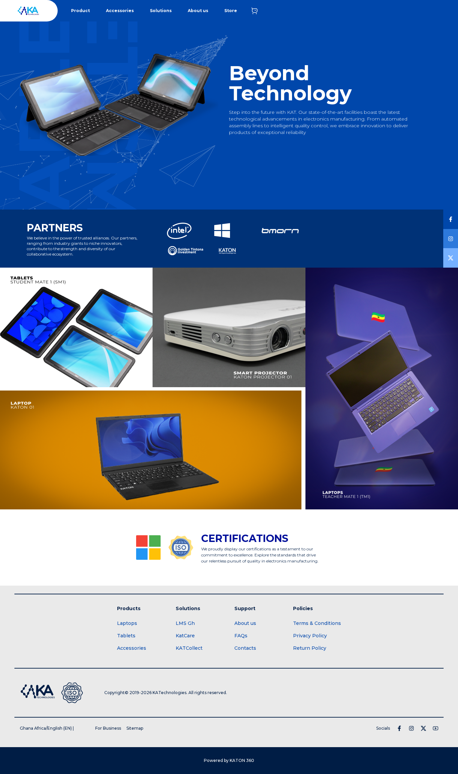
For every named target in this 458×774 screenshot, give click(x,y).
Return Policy (309, 654)
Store (230, 10)
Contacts (245, 654)
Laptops (127, 629)
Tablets (126, 642)
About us (198, 10)
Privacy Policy (310, 642)
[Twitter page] (423, 734)
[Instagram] (411, 734)
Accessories (120, 10)
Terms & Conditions (317, 629)
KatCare (185, 642)
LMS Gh (185, 629)
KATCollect (189, 654)
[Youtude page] (435, 734)
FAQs (240, 642)
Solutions (161, 10)
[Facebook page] (399, 734)
